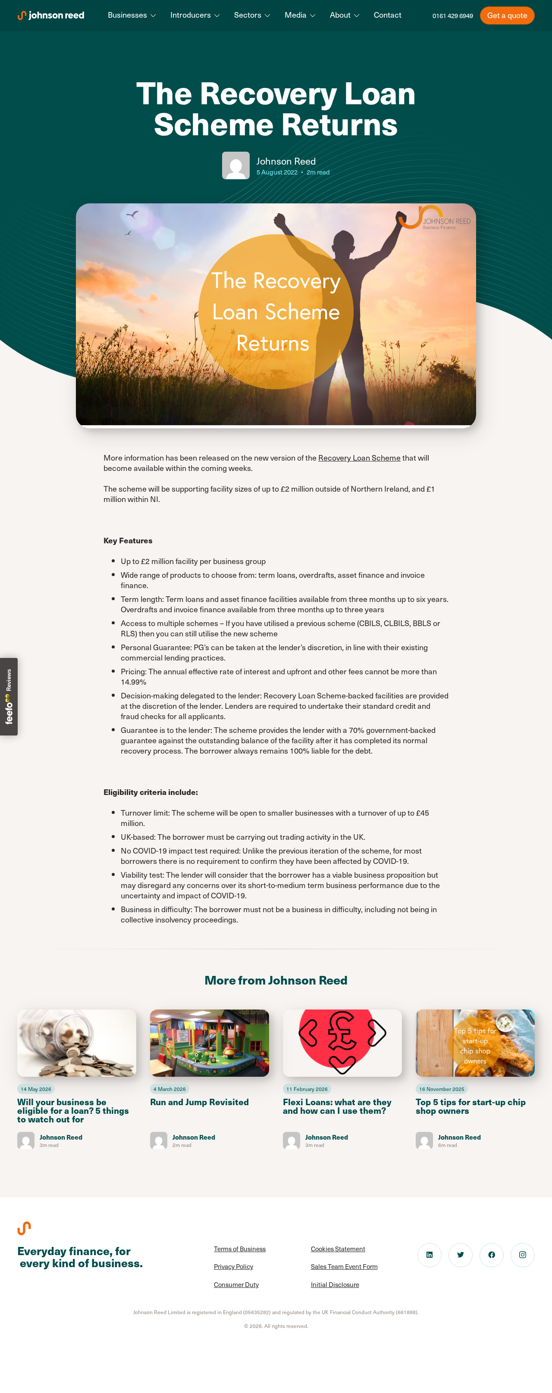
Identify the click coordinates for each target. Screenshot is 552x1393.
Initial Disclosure (335, 1284)
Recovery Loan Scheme (359, 457)
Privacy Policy (233, 1266)
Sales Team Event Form (344, 1266)
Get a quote (507, 15)
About (340, 14)
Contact (387, 14)
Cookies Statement (338, 1248)
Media (296, 14)
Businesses (127, 14)
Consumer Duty (236, 1284)
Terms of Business (240, 1248)
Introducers (190, 14)
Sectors (247, 14)
